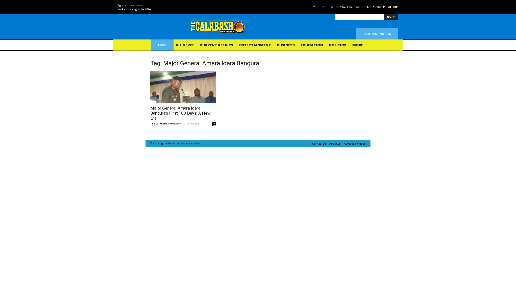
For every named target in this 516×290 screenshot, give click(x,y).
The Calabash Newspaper (165, 123)
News (189, 143)
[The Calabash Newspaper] (258, 26)
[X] (332, 6)
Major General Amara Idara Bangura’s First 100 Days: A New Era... (180, 113)
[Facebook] (313, 6)
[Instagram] (323, 6)
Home (153, 57)
